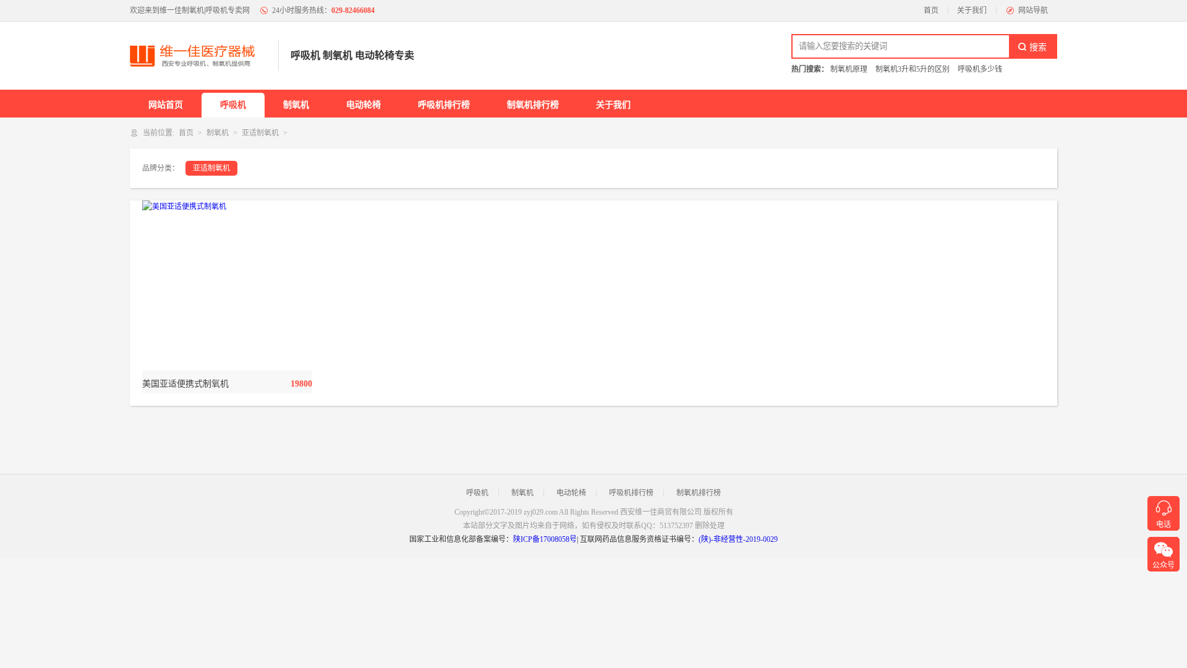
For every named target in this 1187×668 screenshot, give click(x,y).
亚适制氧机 (260, 133)
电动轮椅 (363, 104)
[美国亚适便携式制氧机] (227, 285)
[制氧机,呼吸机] (198, 55)
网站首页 (165, 104)
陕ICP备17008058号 (545, 539)
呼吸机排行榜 (444, 104)
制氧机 (296, 104)
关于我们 (972, 10)
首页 (931, 10)
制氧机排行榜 (533, 104)
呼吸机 (233, 104)
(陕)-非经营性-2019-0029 (738, 539)
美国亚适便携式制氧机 (185, 383)
